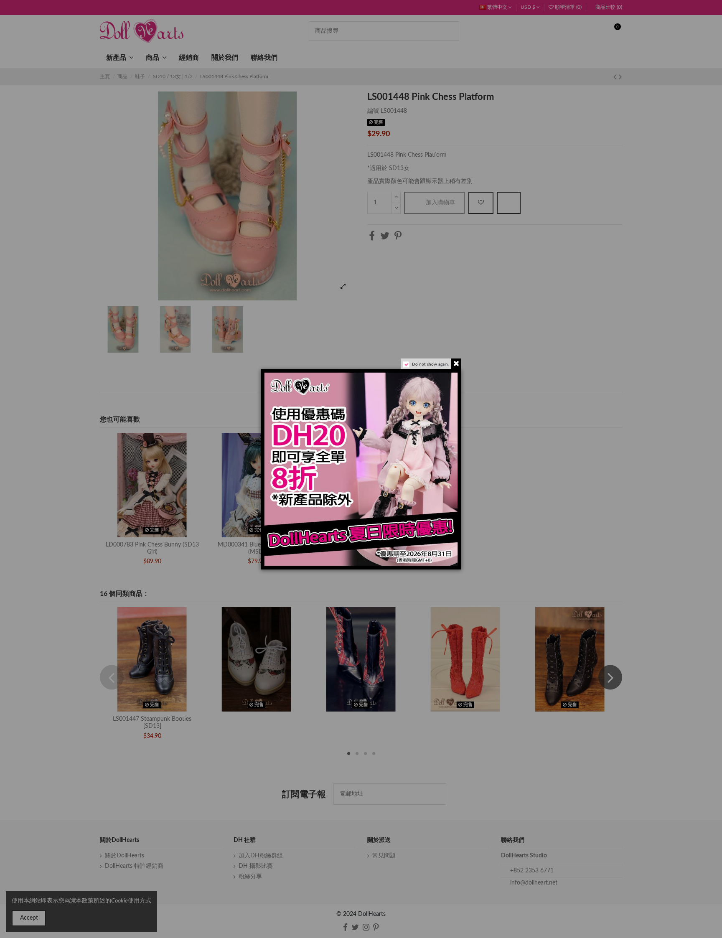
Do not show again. (430, 364)
